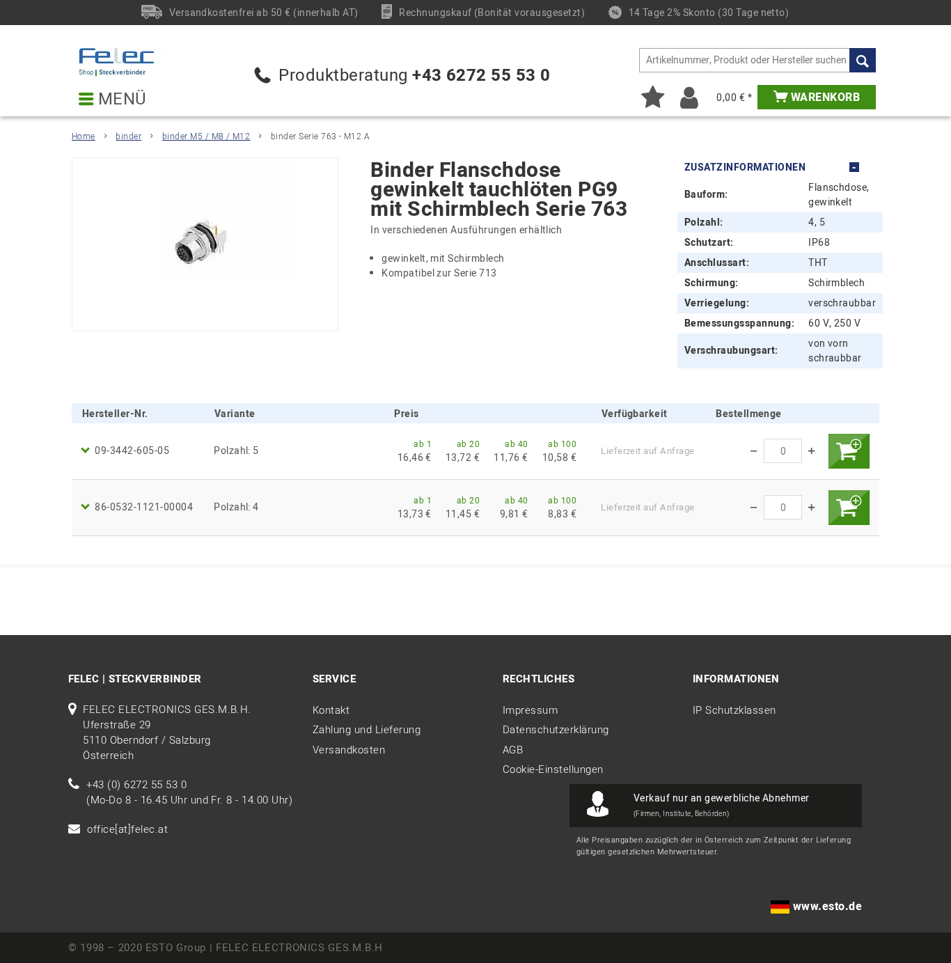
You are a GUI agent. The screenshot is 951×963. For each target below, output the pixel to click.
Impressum (530, 710)
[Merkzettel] (652, 97)
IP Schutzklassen (734, 710)
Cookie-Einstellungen (553, 769)
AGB (513, 750)
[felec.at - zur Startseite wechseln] (126, 61)
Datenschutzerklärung (556, 729)
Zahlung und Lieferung (367, 729)
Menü (119, 99)
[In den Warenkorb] (848, 451)
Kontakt (331, 710)
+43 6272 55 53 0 (481, 75)
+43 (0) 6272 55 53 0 (136, 784)
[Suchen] (862, 60)
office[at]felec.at (127, 829)
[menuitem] (757, 60)
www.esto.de (827, 906)
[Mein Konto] (689, 97)
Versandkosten (349, 750)
